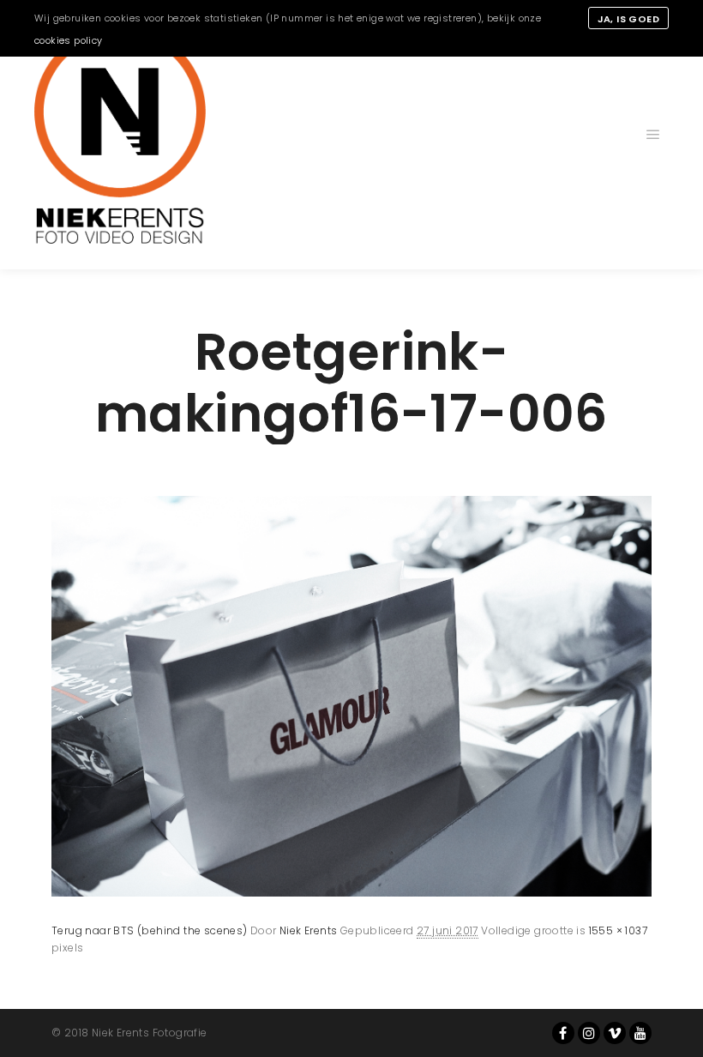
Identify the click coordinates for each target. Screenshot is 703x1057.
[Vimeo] (615, 1033)
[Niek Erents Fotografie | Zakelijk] (120, 134)
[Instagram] (589, 1033)
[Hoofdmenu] (653, 135)
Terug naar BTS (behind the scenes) (149, 930)
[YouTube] (640, 1033)
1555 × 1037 (618, 930)
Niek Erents (308, 930)
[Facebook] (563, 1033)
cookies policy (68, 40)
